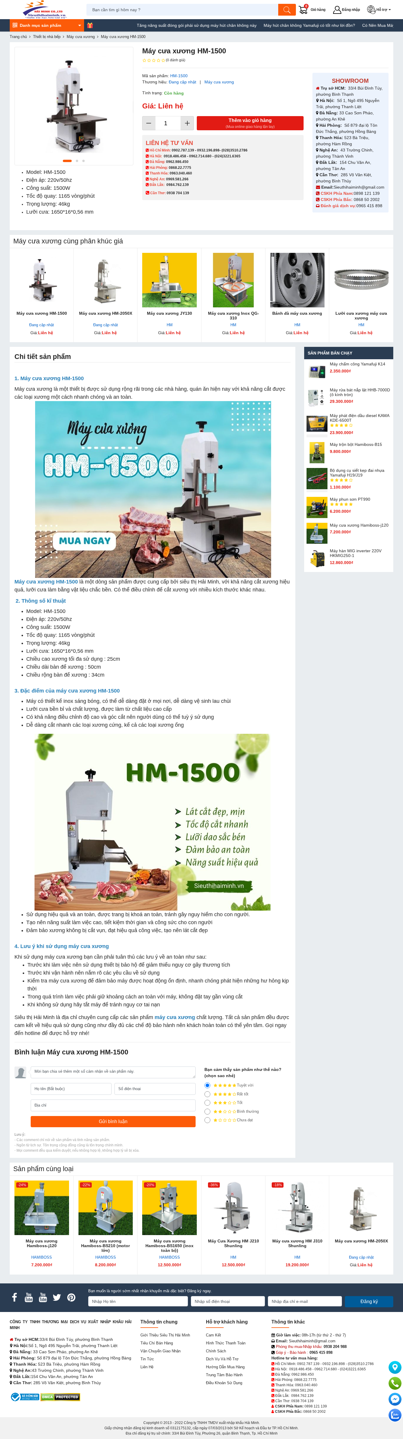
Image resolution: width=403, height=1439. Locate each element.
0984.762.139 (177, 185)
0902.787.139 (183, 150)
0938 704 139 (302, 1401)
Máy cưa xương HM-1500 (42, 313)
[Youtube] (28, 1297)
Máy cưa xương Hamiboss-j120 (359, 525)
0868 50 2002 (367, 199)
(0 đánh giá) (175, 60)
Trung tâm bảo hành (224, 1375)
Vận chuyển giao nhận (160, 1351)
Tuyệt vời (245, 1085)
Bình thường (248, 1111)
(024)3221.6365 (227, 156)
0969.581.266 (177, 179)
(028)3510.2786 (235, 150)
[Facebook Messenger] (395, 1399)
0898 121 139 (367, 193)
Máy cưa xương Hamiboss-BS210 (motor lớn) (105, 1246)
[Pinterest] (71, 1297)
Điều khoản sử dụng (224, 1383)
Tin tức (147, 1359)
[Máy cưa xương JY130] (169, 280)
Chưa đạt (245, 1120)
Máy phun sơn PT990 (350, 499)
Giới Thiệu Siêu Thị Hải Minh (165, 1335)
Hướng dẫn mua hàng (225, 1367)
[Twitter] (57, 1297)
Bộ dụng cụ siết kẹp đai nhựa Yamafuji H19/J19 (357, 472)
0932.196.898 (208, 150)
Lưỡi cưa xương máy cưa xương (361, 315)
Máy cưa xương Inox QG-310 (233, 315)
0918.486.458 (175, 156)
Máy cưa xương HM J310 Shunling (297, 1243)
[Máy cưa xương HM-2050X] (105, 280)
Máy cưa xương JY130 (169, 313)
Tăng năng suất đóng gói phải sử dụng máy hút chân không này (162, 25)
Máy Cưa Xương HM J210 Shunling (233, 1243)
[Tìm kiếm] (287, 10)
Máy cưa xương (219, 82)
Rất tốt (242, 1094)
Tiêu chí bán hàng (156, 1343)
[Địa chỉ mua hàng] (395, 1367)
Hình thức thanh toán (225, 1343)
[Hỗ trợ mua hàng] (395, 1383)
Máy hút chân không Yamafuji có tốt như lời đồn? (275, 25)
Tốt (240, 1102)
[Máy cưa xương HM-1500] (41, 280)
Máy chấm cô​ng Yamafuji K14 (357, 364)
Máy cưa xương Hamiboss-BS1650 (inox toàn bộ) (169, 1246)
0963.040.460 (181, 173)
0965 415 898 (369, 205)
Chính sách (216, 1351)
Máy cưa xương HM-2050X (105, 313)
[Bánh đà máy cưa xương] (297, 280)
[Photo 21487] (73, 106)
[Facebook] (14, 1297)
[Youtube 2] (42, 1297)
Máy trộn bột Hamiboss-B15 (356, 444)
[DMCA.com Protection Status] (60, 1397)
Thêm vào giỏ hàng (250, 123)
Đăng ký (369, 1301)
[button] (380, 10)
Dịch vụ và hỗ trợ (222, 1359)
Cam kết (213, 1335)
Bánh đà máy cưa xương (297, 313)
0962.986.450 (177, 162)
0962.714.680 (200, 156)
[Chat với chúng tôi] (395, 1415)
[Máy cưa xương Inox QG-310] (233, 280)
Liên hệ (146, 1367)
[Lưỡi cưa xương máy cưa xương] (361, 280)
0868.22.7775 (180, 168)
